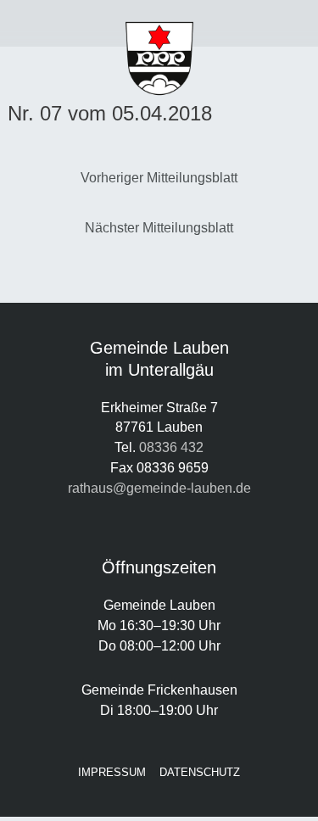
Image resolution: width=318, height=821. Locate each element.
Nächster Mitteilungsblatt (159, 227)
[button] (40, 24)
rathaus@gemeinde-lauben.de (159, 487)
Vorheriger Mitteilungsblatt (159, 177)
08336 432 (171, 447)
